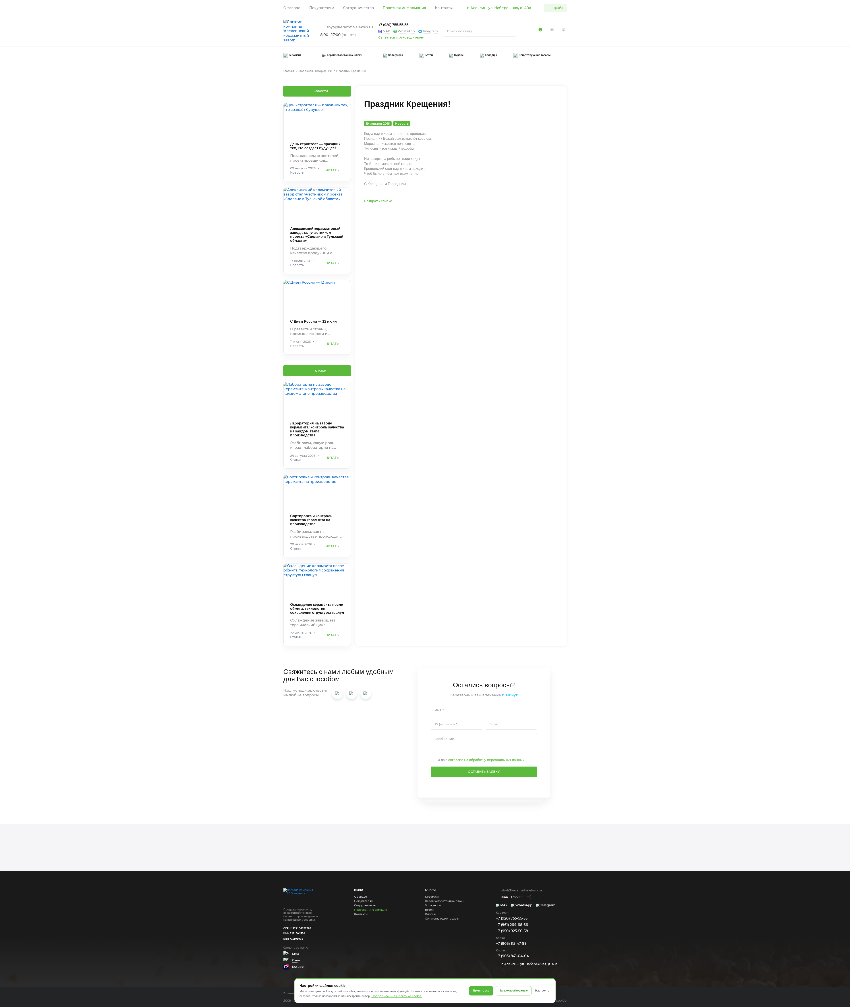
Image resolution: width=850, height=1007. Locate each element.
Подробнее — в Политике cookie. (396, 996)
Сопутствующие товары (442, 918)
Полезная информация (404, 8)
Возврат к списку (378, 201)
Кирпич (430, 914)
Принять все (481, 990)
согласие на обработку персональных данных (486, 760)
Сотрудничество (358, 8)
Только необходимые (514, 990)
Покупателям (321, 8)
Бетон (429, 909)
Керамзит (432, 896)
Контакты (444, 8)
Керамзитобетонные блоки (444, 901)
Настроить (542, 990)
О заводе (291, 8)
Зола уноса (433, 905)
